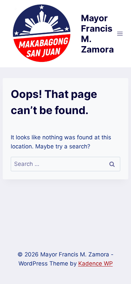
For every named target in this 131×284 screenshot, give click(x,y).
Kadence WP (95, 263)
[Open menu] (120, 33)
